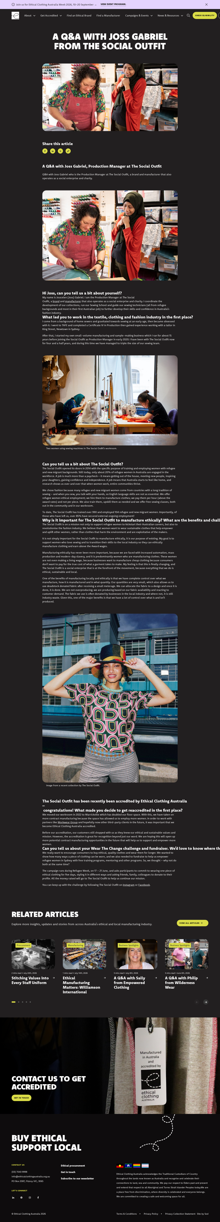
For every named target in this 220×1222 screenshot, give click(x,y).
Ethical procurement (73, 1165)
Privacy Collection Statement (180, 1213)
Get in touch (68, 1172)
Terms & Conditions (126, 1213)
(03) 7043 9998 (19, 1171)
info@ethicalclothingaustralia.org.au (31, 1176)
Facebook (144, 884)
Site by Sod (202, 1213)
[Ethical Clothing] (15, 15)
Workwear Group (68, 822)
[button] (13, 1002)
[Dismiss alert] (206, 4)
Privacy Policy (151, 1213)
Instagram (128, 884)
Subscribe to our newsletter (77, 1178)
